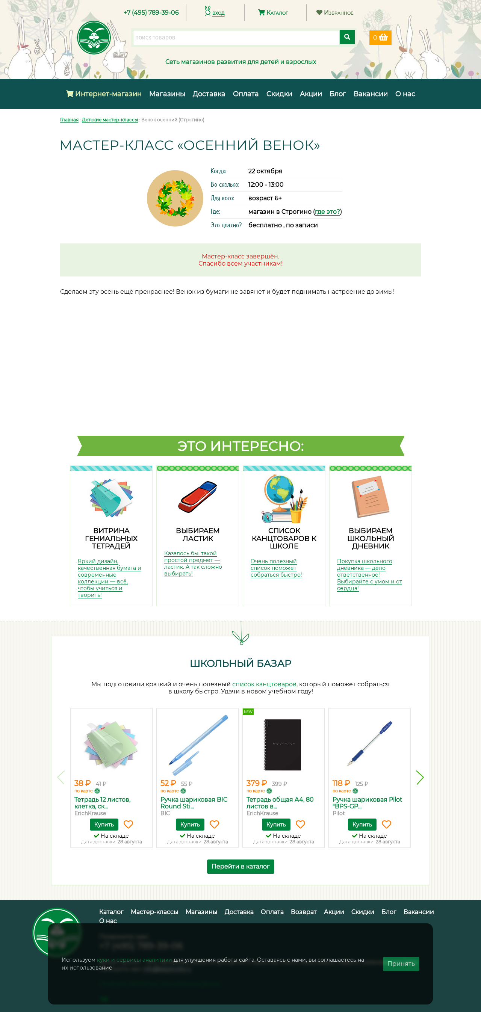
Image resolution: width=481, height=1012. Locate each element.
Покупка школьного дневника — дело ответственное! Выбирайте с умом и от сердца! (369, 575)
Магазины (167, 94)
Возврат (304, 911)
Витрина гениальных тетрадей (111, 538)
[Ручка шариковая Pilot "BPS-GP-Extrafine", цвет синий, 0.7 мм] (370, 744)
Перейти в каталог (241, 866)
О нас (405, 94)
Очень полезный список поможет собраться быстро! (276, 568)
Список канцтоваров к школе (284, 538)
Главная (69, 119)
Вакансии (371, 94)
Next (420, 777)
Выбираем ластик (198, 534)
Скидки (279, 94)
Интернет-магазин (107, 94)
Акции (311, 94)
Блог (338, 94)
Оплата (246, 94)
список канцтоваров (264, 684)
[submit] (347, 37)
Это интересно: (241, 446)
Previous (61, 777)
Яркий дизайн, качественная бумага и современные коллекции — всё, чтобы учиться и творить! (109, 578)
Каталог (276, 12)
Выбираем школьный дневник (370, 538)
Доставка (209, 94)
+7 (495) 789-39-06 (151, 12)
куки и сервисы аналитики (134, 959)
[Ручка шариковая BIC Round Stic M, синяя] (197, 744)
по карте (83, 790)
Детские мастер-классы (110, 119)
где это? (327, 211)
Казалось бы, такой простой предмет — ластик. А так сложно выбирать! (193, 563)
